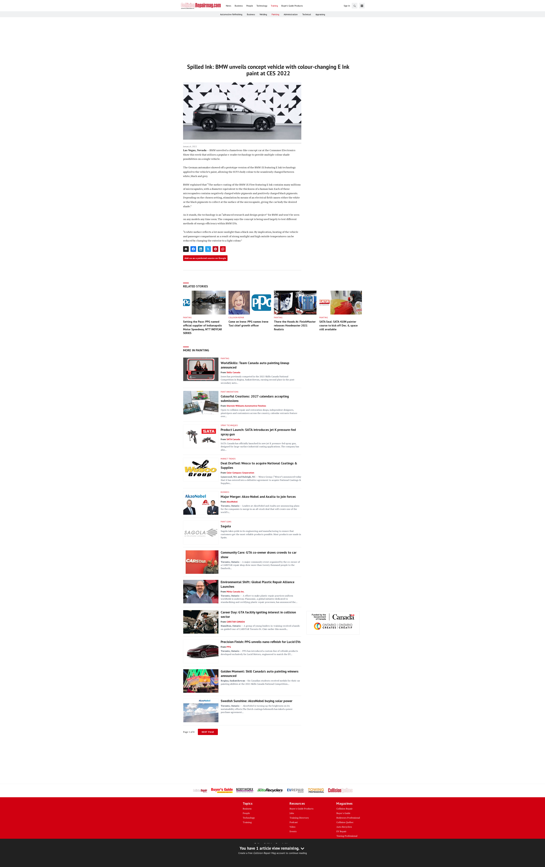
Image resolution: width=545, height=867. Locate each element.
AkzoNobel (232, 501)
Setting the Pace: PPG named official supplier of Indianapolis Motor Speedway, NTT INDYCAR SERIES (202, 327)
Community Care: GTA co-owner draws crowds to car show (258, 554)
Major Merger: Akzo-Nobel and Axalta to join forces (258, 496)
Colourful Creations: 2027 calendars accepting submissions (255, 398)
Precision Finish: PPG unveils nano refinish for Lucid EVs (261, 642)
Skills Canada (233, 372)
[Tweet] (208, 249)
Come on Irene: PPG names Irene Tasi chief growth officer (248, 323)
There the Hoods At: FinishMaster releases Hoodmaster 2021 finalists (295, 325)
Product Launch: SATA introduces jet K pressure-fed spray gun (258, 431)
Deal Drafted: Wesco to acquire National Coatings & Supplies (259, 465)
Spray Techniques (229, 425)
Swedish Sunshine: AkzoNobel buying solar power (256, 701)
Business (225, 492)
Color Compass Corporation (240, 472)
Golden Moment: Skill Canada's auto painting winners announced (259, 673)
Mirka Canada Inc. (235, 591)
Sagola (226, 526)
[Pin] (215, 249)
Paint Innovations (230, 392)
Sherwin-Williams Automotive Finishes (246, 405)
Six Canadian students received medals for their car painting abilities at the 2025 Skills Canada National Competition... (260, 682)
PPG (229, 646)
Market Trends (228, 459)
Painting (187, 317)
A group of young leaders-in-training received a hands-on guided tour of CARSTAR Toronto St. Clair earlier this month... (260, 627)
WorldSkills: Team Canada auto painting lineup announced (255, 365)
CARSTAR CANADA (236, 621)
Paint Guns (226, 522)
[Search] (354, 6)
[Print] (186, 249)
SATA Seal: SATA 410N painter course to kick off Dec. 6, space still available (338, 325)
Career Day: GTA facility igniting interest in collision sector (258, 614)
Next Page (208, 731)
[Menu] (362, 6)
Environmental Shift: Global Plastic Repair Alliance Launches (257, 584)
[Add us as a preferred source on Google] (223, 249)
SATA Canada (233, 439)
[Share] (193, 249)
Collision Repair (236, 317)
